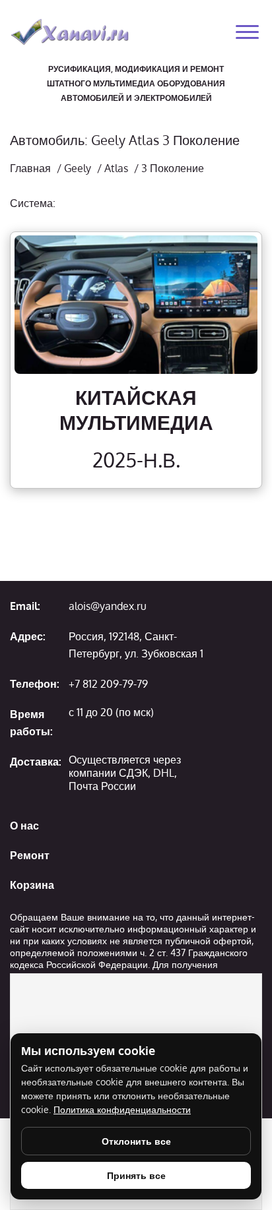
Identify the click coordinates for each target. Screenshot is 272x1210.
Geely (77, 168)
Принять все (136, 1175)
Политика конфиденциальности (122, 1109)
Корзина (32, 885)
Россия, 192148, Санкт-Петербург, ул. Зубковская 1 (136, 645)
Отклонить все (136, 1141)
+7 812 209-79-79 (108, 683)
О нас (24, 825)
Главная (30, 168)
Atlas (116, 168)
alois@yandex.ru (108, 606)
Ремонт (30, 855)
